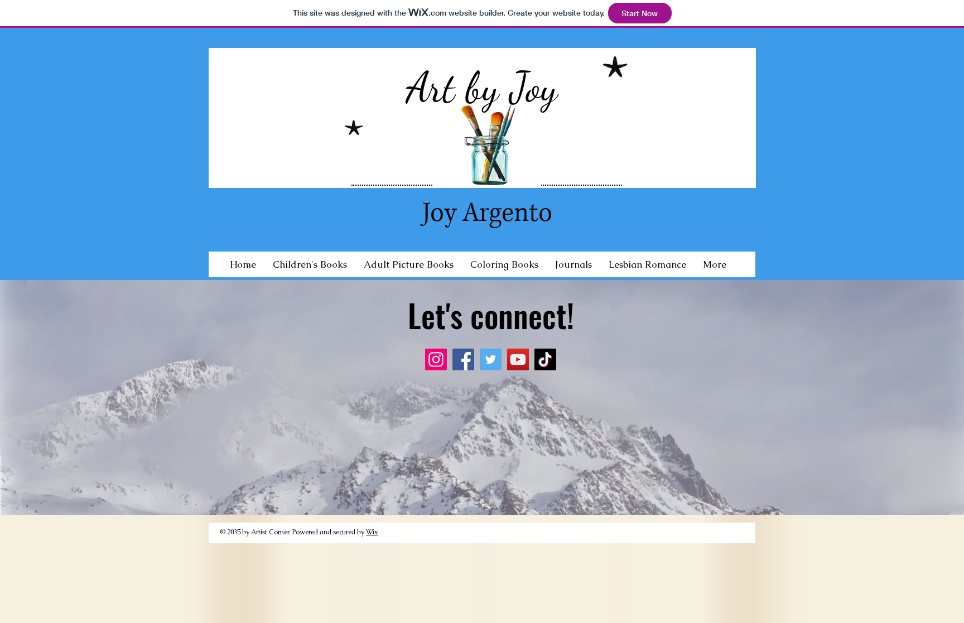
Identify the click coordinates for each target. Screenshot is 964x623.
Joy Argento (487, 213)
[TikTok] (545, 359)
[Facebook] (463, 359)
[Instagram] (436, 359)
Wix (372, 532)
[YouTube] (518, 359)
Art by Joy (481, 87)
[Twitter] (491, 359)
